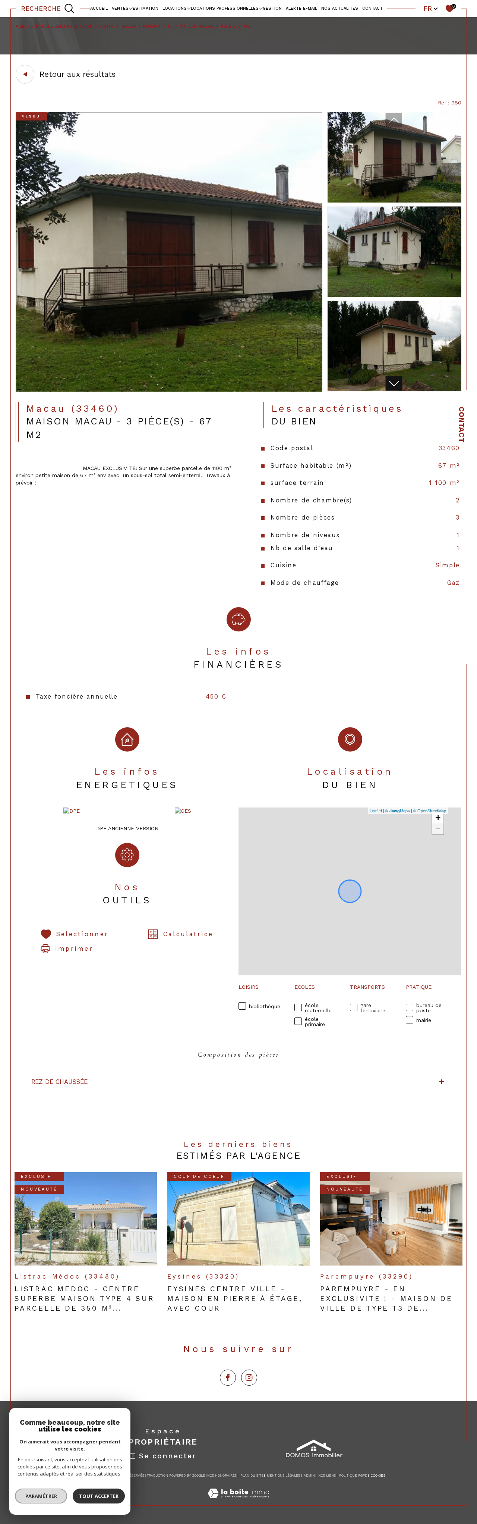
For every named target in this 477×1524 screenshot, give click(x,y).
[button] (393, 383)
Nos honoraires (222, 1475)
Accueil (99, 8)
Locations (174, 8)
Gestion (272, 8)
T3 (170, 26)
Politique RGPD (353, 1475)
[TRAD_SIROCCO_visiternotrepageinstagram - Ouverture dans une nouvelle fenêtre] (249, 1378)
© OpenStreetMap (429, 810)
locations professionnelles (225, 8)
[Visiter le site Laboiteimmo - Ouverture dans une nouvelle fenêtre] (238, 1502)
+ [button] (438, 817)
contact (372, 8)
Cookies (378, 1475)
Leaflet (376, 810)
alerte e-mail (301, 8)
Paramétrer (41, 1496)
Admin (309, 1475)
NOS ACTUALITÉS (339, 8)
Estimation (145, 8)
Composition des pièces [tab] (238, 1055)
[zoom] (169, 390)
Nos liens (327, 1475)
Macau (128, 26)
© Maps (397, 810)
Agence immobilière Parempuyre (54, 26)
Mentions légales (283, 1475)
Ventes (120, 8)
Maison (151, 26)
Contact (461, 425)
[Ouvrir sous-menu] (131, 8)
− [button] (438, 828)
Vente (106, 26)
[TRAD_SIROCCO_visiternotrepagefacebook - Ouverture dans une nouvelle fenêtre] (228, 1378)
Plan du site (251, 1475)
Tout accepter (99, 1496)
